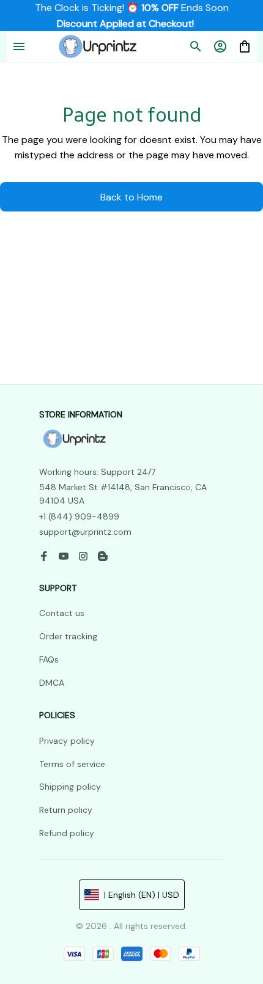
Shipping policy (70, 786)
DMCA (51, 682)
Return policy (65, 809)
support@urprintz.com (85, 531)
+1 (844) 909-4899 (79, 516)
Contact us (61, 613)
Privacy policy (67, 740)
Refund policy (66, 833)
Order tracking (68, 636)
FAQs (49, 659)
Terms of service (72, 763)
